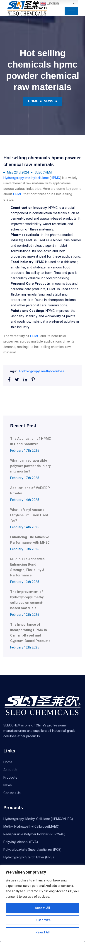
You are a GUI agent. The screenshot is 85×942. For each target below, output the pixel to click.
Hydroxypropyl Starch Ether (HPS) (28, 857)
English (52, 3)
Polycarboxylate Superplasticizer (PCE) (32, 850)
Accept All (42, 908)
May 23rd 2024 (18, 172)
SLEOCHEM (43, 172)
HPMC (55, 178)
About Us (10, 770)
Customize (42, 920)
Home (33, 101)
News (48, 101)
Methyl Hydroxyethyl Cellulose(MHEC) (31, 827)
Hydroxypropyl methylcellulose (26, 178)
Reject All (43, 932)
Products (10, 777)
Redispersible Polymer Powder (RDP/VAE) (34, 834)
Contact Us (12, 793)
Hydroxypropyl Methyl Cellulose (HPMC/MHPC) (38, 819)
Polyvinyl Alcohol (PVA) (20, 842)
